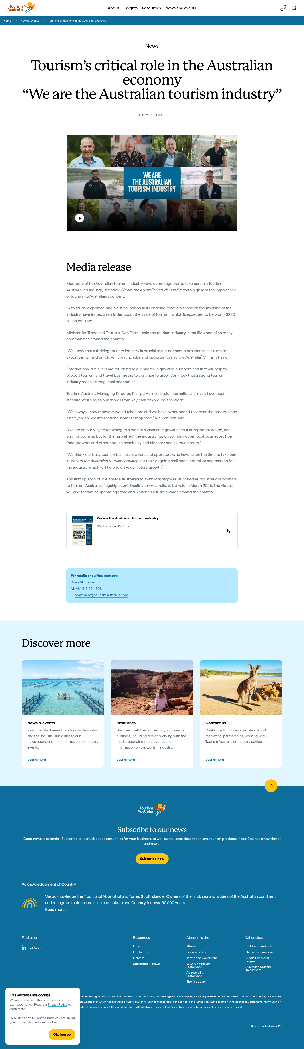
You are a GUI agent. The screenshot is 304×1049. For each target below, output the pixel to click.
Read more (55, 909)
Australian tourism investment (258, 968)
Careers (138, 957)
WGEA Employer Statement (198, 965)
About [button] (113, 8)
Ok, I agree (62, 1034)
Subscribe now (152, 859)
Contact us (141, 952)
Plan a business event (260, 952)
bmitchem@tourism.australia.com (101, 595)
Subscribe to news (146, 963)
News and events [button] (180, 8)
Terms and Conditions (201, 957)
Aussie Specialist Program (257, 959)
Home (7, 20)
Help (136, 946)
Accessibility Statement (195, 974)
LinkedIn (36, 947)
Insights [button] (131, 8)
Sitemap (192, 946)
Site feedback (196, 981)
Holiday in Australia (258, 946)
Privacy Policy (57, 1004)
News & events (30, 20)
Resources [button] (151, 8)
